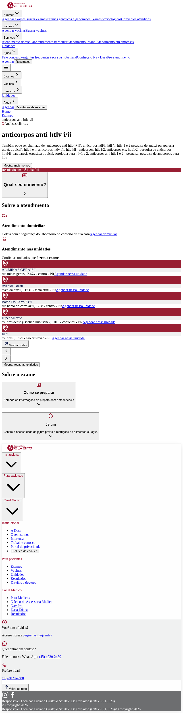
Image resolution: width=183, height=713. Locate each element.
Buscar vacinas (36, 30)
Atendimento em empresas (115, 42)
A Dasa (16, 530)
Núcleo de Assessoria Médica (31, 602)
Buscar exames (36, 19)
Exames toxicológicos (105, 19)
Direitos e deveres (23, 582)
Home (6, 111)
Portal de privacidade (25, 546)
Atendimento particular (51, 42)
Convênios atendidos (136, 19)
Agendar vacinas (13, 30)
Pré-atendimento (118, 57)
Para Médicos (20, 598)
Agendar (8, 61)
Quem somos (20, 534)
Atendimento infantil (81, 42)
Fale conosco (11, 57)
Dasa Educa (19, 610)
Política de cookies (24, 551)
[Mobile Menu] (6, 67)
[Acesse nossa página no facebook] (12, 697)
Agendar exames (13, 19)
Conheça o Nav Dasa (92, 57)
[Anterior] (6, 351)
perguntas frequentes (37, 635)
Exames (9, 15)
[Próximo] (6, 358)
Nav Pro (17, 606)
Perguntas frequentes (35, 57)
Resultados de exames (31, 107)
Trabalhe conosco (23, 542)
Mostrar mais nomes (17, 165)
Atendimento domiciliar (18, 42)
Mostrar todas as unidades (21, 364)
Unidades (8, 46)
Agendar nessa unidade (70, 274)
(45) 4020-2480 (50, 657)
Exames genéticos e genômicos (68, 19)
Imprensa (17, 538)
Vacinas (9, 26)
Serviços (9, 37)
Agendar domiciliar (103, 234)
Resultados (23, 61)
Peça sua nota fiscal (63, 57)
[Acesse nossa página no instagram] (5, 697)
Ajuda (7, 53)
